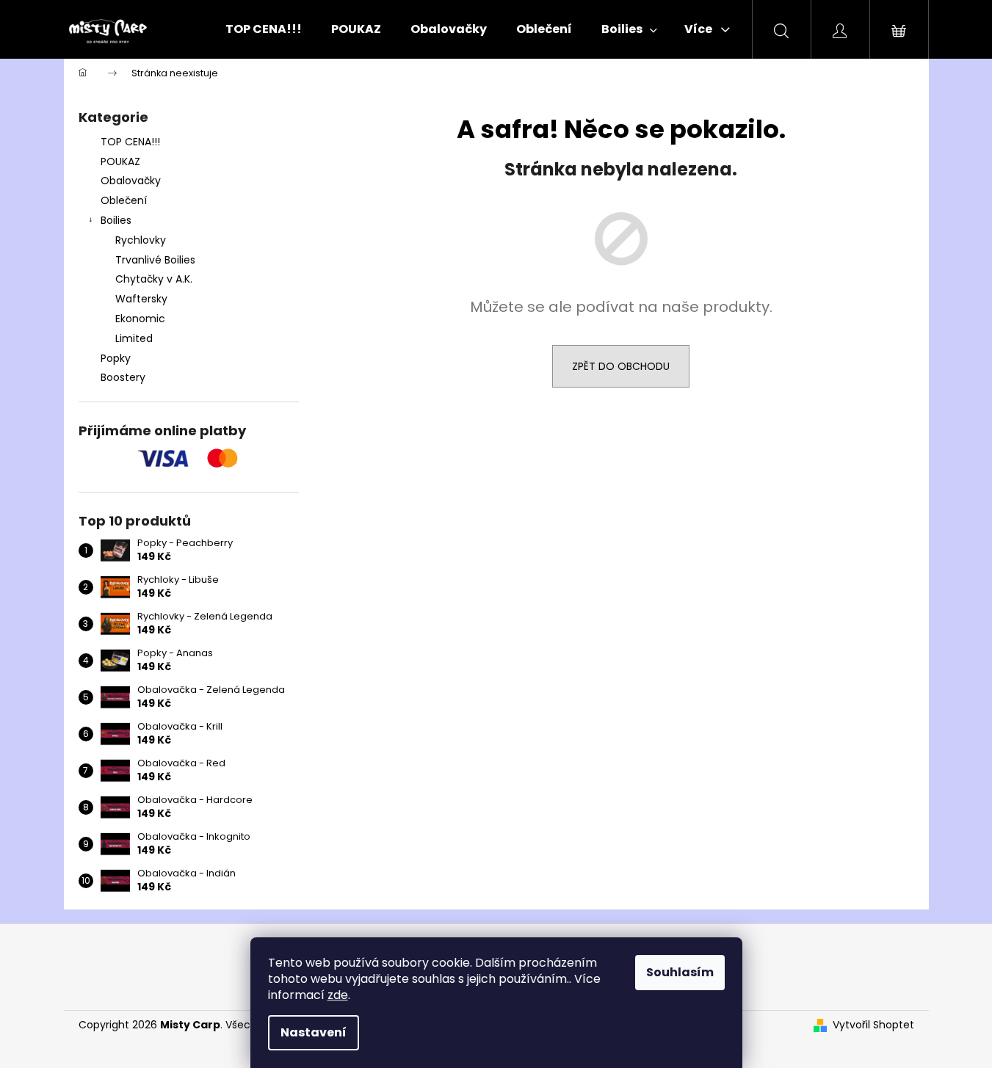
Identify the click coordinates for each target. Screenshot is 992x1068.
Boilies (116, 220)
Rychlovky (140, 240)
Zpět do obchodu (621, 366)
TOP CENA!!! (130, 141)
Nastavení (313, 1032)
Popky (116, 358)
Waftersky (141, 298)
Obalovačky (131, 180)
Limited (134, 338)
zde (337, 995)
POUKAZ (120, 161)
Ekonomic (140, 318)
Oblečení (124, 200)
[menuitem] (263, 29)
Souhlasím (680, 972)
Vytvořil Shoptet (873, 1025)
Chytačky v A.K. (153, 279)
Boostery (123, 377)
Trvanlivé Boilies (155, 260)
